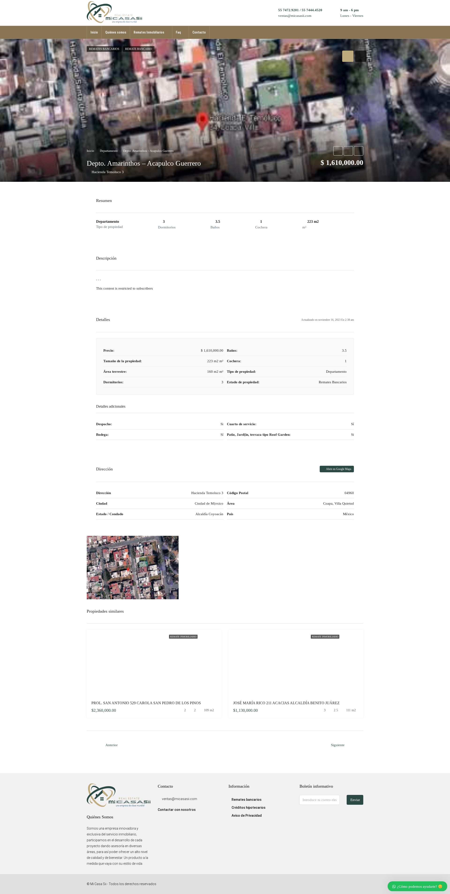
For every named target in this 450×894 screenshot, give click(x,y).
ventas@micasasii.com (294, 16)
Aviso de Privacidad (247, 815)
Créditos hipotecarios (249, 807)
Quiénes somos (115, 32)
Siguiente (338, 745)
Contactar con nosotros (177, 810)
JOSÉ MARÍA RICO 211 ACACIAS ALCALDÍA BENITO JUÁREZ (286, 703)
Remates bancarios (247, 799)
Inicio (94, 32)
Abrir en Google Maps (338, 469)
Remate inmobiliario (183, 636)
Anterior (111, 745)
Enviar (355, 800)
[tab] (347, 56)
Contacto (199, 32)
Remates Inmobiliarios (149, 32)
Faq (178, 32)
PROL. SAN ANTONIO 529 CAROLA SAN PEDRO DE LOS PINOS (146, 703)
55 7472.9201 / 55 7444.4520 (300, 10)
